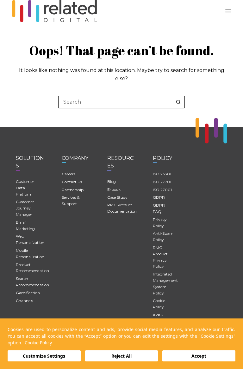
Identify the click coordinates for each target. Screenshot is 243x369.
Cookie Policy (38, 343)
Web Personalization (30, 239)
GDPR (159, 197)
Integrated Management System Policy (165, 283)
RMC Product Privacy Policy (160, 257)
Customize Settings (44, 356)
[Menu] (228, 11)
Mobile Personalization (30, 253)
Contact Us (72, 181)
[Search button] (178, 102)
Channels (24, 300)
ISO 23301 (162, 174)
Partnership (73, 189)
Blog (111, 181)
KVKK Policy (158, 318)
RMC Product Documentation (122, 208)
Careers (68, 174)
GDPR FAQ (159, 208)
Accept (198, 356)
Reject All (121, 356)
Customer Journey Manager (25, 208)
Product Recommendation (32, 267)
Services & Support (70, 200)
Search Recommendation (32, 281)
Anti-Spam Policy (163, 236)
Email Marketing (25, 225)
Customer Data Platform (25, 188)
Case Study (117, 197)
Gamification (28, 292)
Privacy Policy (160, 222)
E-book (114, 189)
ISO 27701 (162, 181)
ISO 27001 (162, 189)
